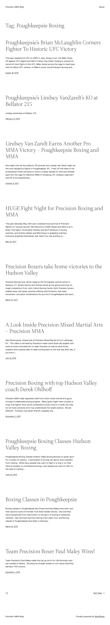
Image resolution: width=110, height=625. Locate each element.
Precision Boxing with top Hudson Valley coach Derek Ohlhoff (51, 386)
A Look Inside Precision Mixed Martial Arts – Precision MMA (54, 327)
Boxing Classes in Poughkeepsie (41, 499)
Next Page (99, 593)
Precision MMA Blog (14, 7)
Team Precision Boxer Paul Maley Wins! (50, 551)
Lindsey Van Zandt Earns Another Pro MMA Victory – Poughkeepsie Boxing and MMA (52, 149)
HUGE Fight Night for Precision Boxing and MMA (54, 211)
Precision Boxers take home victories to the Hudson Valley (53, 269)
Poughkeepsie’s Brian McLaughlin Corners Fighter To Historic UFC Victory (53, 45)
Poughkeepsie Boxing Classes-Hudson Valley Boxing (48, 444)
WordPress (100, 616)
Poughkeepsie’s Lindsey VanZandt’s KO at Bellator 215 (51, 100)
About (102, 7)
